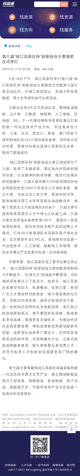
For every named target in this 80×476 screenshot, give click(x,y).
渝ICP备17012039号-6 (57, 469)
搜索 (64, 4)
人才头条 (26, 465)
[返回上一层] (28, 46)
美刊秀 (71, 465)
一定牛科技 (42, 465)
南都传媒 (58, 465)
